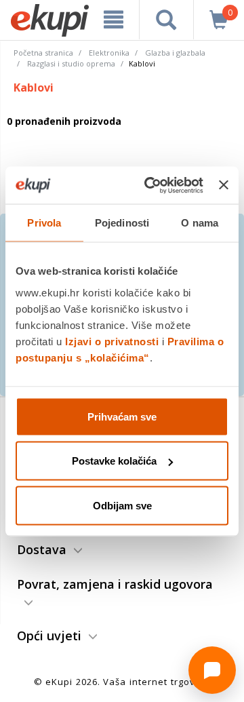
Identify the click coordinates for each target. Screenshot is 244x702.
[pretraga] (166, 19)
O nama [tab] (199, 223)
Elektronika (109, 52)
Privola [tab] (44, 223)
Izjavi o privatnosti (112, 341)
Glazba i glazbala (175, 52)
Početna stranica (43, 52)
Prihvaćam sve (122, 416)
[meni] (113, 19)
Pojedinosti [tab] (122, 223)
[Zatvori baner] (223, 185)
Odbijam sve (122, 505)
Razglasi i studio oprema (71, 63)
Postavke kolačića (114, 461)
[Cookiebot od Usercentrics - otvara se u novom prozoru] (150, 185)
